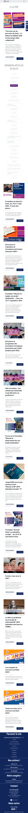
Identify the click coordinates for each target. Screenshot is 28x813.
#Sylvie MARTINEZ (16, 270)
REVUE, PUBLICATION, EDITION (13, 173)
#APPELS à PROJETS (9, 59)
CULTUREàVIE (14, 93)
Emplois (14, 754)
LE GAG (14, 125)
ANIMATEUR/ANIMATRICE (14, 165)
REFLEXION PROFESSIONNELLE (12, 121)
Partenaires (14, 756)
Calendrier (14, 750)
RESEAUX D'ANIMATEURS (14, 169)
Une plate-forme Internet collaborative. (14, 764)
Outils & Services (14, 748)
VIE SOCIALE (14, 153)
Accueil (14, 739)
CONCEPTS (14, 96)
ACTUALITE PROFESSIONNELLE (12, 105)
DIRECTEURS (14, 116)
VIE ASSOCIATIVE (14, 89)
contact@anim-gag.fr (16, 795)
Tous (14, 74)
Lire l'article (20, 58)
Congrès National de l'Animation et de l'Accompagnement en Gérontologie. (14, 781)
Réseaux (14, 752)
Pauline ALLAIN (14, 78)
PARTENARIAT (14, 129)
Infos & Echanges (14, 741)
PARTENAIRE (14, 133)
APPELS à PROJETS (14, 100)
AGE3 (14, 177)
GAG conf (14, 150)
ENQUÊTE (14, 81)
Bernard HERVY (14, 157)
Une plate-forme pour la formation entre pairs (14, 768)
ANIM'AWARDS (14, 109)
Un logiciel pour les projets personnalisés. (14, 772)
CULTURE (14, 113)
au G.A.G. (14, 737)
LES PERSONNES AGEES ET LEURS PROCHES (14, 137)
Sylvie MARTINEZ (14, 146)
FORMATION (14, 85)
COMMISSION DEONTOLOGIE (11, 142)
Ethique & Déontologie (14, 744)
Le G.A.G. (14, 746)
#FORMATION (8, 221)
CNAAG (14, 161)
